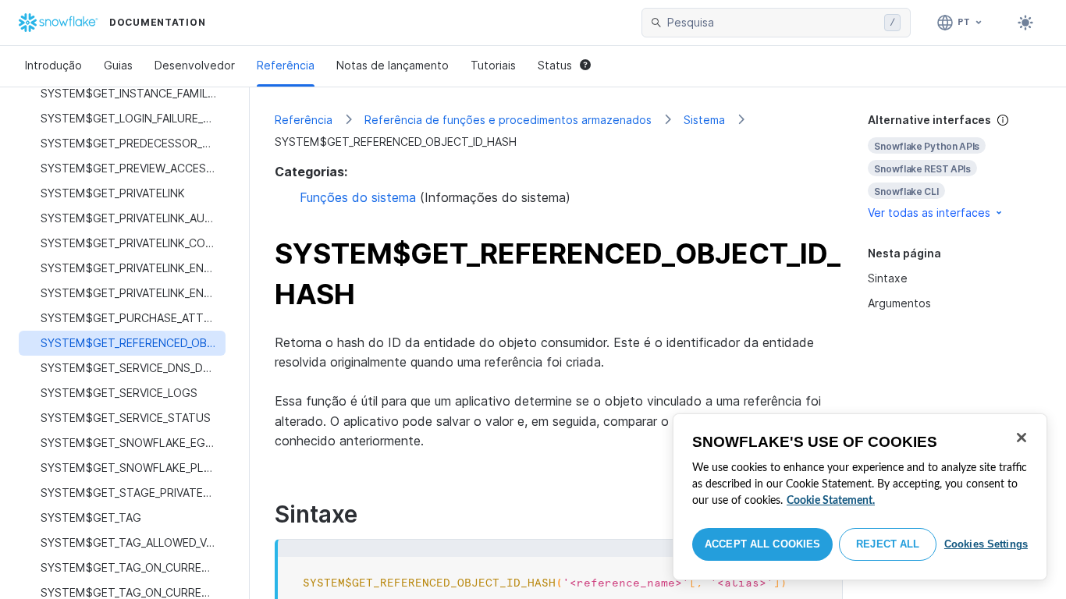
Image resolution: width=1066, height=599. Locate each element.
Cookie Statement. (831, 500)
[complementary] (954, 166)
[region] (860, 496)
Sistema (704, 119)
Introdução (53, 65)
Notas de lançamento (392, 65)
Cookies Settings (986, 544)
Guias (118, 65)
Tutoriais (493, 65)
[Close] (1021, 437)
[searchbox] (772, 23)
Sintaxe (888, 278)
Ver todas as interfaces (929, 212)
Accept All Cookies (762, 544)
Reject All (887, 544)
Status (555, 65)
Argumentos (899, 303)
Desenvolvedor (195, 65)
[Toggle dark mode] (1025, 22)
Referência (285, 65)
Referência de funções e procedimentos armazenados (508, 119)
